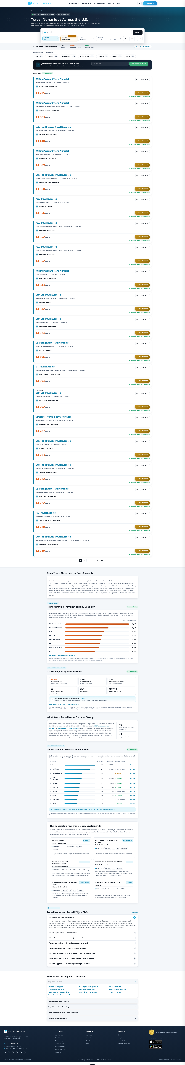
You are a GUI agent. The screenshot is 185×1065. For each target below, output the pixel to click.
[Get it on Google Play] (155, 1047)
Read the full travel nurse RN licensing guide (63, 704)
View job (143, 79)
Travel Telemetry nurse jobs (88, 992)
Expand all (135, 912)
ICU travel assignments (56, 989)
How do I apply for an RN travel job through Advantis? (69, 964)
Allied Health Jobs (60, 1041)
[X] (25, 1052)
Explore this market (144, 46)
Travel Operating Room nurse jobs (59, 995)
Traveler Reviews (60, 1046)
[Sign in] (139, 3)
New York (56, 799)
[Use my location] (120, 39)
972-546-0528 (12, 1043)
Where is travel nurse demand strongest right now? (68, 943)
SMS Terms (90, 1060)
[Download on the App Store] (155, 1042)
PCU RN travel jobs (115, 987)
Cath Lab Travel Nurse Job (48, 294)
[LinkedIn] (5, 1052)
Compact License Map (124, 1044)
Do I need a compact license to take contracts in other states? (72, 953)
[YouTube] (21, 1052)
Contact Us (89, 1038)
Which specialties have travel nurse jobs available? (68, 948)
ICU (50, 651)
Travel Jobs (73, 3)
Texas (38, 56)
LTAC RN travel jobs (115, 992)
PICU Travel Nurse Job (46, 199)
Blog (118, 3)
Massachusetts (68, 56)
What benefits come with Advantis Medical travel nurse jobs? (72, 958)
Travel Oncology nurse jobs (117, 989)
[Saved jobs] (140, 38)
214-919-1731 (18, 1046)
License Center (122, 1041)
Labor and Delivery (55, 628)
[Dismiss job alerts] (149, 62)
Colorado (102, 56)
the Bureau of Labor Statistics (68, 728)
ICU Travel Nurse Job (46, 512)
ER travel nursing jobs (55, 987)
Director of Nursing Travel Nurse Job (53, 416)
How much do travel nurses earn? (61, 917)
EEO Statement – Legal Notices (102, 1060)
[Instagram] (9, 1052)
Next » (103, 560)
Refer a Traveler (59, 1044)
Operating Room (54, 639)
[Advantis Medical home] (40, 3)
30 (97, 560)
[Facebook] (13, 1052)
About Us (89, 1035)
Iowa (54, 804)
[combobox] (88, 32)
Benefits (88, 1041)
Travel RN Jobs (59, 1035)
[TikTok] (17, 1052)
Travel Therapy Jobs (60, 1038)
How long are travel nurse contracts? (63, 933)
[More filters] (132, 38)
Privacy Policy (81, 1060)
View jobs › (133, 765)
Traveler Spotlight (60, 1049)
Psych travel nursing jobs (87, 989)
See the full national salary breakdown (61, 655)
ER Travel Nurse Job (45, 366)
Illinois (130, 56)
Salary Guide (121, 1038)
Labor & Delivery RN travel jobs (58, 992)
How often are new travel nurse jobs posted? (66, 938)
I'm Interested (143, 93)
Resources (85, 3)
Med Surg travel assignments (88, 987)
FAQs (87, 1044)
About (110, 3)
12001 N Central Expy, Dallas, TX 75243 (17, 1049)
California (52, 56)
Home (33, 11)
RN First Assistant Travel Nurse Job (52, 79)
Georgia (116, 56)
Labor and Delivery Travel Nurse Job (53, 127)
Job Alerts (58, 1052)
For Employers (99, 3)
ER (50, 643)
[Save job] (137, 79)
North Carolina (86, 56)
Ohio (54, 795)
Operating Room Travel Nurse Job (52, 342)
